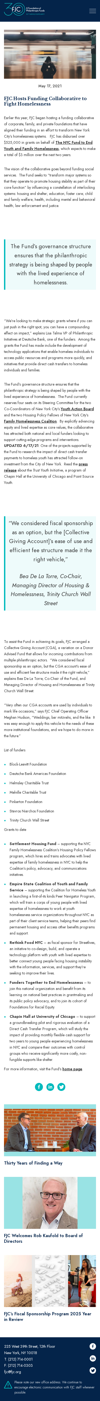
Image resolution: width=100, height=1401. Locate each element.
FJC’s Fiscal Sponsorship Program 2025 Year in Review (47, 1317)
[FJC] (24, 11)
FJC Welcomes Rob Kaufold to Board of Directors (43, 1238)
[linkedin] (93, 1359)
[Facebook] (39, 1087)
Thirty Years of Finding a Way (33, 1163)
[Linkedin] (50, 1087)
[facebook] (93, 1347)
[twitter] (93, 1371)
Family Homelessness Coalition (30, 421)
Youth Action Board (77, 409)
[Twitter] (61, 1087)
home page (72, 1069)
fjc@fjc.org (12, 1371)
